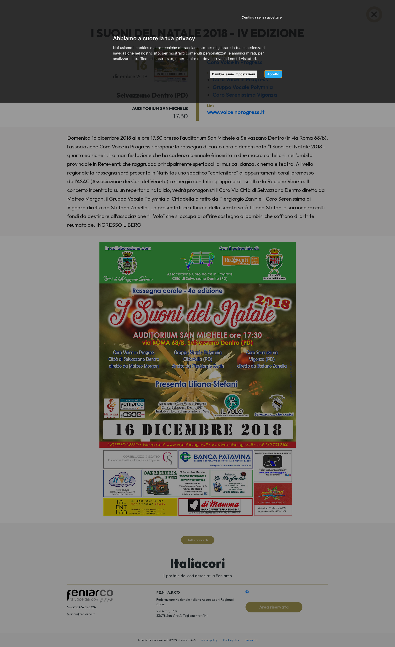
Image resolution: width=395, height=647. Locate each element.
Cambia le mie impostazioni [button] (233, 74)
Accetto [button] (273, 74)
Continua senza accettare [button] (262, 17)
